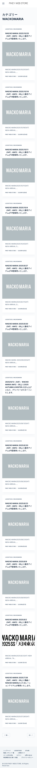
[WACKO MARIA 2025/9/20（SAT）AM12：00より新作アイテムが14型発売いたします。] (18, 344)
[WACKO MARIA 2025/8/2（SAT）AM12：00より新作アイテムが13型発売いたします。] (18, 640)
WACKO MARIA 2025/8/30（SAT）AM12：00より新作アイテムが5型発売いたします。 (18, 448)
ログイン (19, 755)
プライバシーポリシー (27, 757)
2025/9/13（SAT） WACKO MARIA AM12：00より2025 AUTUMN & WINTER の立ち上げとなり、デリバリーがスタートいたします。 (18, 387)
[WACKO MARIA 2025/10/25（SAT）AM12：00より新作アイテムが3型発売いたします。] (18, 54)
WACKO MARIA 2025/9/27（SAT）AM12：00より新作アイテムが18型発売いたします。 (18, 268)
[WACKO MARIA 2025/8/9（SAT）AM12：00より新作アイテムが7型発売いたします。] (18, 582)
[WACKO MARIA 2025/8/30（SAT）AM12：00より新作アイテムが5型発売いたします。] (18, 466)
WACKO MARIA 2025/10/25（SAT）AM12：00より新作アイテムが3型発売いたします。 (18, 36)
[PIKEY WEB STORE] (18, 3)
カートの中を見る (8, 755)
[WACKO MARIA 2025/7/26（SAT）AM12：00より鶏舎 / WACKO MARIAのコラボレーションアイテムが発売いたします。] (18, 701)
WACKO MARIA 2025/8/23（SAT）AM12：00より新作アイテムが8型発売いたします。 (18, 506)
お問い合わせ (28, 755)
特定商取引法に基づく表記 (10, 757)
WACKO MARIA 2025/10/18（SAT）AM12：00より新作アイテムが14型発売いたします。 (18, 94)
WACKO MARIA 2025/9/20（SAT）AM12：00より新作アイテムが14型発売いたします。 (18, 326)
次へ (30, 735)
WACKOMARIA (17, 29)
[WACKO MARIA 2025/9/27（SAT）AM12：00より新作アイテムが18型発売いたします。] (18, 286)
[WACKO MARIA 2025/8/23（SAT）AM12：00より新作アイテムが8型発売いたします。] (18, 524)
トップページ (7, 750)
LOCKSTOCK (9, 29)
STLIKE (27, 750)
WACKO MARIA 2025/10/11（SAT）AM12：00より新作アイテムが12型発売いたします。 (18, 152)
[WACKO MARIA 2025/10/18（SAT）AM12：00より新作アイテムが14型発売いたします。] (18, 112)
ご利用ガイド (21, 753)
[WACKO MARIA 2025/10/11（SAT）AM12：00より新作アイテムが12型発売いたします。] (18, 170)
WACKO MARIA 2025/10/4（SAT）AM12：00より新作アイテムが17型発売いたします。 (18, 210)
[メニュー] (3, 3)
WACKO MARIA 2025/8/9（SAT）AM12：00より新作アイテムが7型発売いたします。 (18, 564)
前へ (7, 735)
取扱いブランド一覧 (8, 753)
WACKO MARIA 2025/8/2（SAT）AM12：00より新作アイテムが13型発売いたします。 (18, 622)
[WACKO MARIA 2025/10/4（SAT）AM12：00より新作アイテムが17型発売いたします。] (18, 228)
